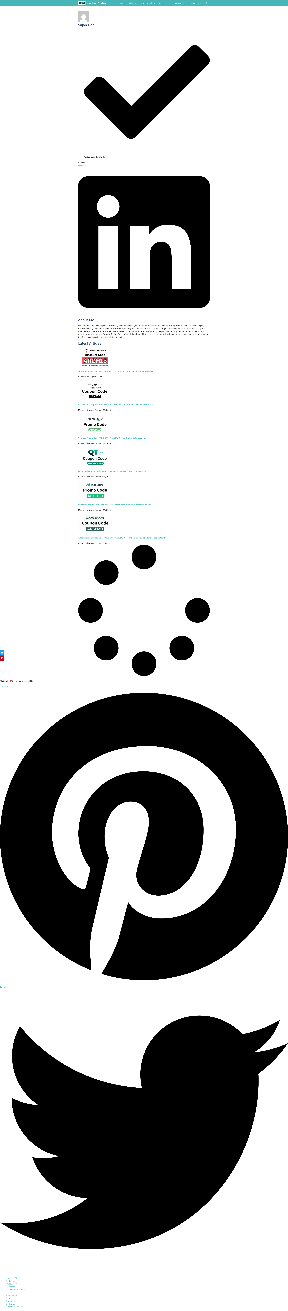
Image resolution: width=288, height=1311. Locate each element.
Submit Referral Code (15, 1289)
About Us (132, 3)
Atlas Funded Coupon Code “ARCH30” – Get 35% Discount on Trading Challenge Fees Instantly (122, 537)
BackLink (178, 3)
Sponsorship (194, 3)
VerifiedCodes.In (98, 3)
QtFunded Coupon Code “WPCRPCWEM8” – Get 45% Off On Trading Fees (112, 471)
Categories (163, 3)
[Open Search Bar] (207, 3)
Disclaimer (10, 1286)
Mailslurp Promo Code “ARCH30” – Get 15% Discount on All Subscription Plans (114, 504)
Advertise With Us (148, 3)
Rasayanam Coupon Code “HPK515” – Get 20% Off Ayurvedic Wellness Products (115, 404)
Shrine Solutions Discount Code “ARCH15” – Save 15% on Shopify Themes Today (115, 371)
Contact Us (10, 1281)
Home (122, 3)
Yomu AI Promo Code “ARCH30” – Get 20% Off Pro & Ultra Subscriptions (112, 438)
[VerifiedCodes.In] (82, 3)
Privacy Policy (11, 1283)
